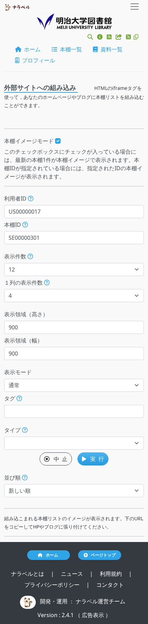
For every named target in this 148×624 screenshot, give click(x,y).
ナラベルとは (28, 573)
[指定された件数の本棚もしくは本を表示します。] (30, 256)
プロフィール (37, 60)
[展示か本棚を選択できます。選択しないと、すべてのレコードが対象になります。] (25, 430)
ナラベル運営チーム (100, 601)
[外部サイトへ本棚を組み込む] (119, 37)
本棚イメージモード (29, 141)
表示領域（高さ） (26, 314)
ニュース (72, 573)
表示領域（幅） (23, 340)
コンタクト (110, 585)
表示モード (18, 372)
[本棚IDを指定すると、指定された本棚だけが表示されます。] (25, 224)
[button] (90, 37)
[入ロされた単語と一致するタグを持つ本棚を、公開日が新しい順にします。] (19, 398)
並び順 (13, 477)
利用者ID (16, 198)
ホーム (31, 49)
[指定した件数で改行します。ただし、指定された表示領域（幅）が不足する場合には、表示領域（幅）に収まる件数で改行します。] (47, 282)
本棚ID (13, 224)
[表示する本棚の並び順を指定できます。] (25, 477)
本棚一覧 (69, 49)
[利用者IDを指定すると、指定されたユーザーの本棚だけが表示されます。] (30, 198)
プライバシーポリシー (52, 585)
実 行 (95, 459)
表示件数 (16, 256)
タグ (10, 398)
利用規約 (111, 573)
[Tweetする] (129, 37)
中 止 (58, 459)
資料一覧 (110, 49)
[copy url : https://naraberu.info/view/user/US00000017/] (136, 37)
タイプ (13, 430)
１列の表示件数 (24, 282)
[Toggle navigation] (134, 6)
